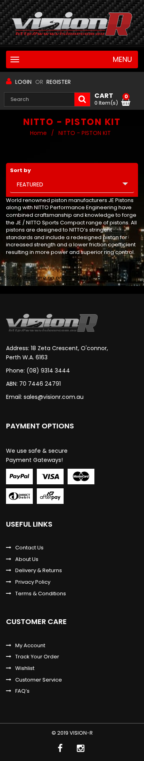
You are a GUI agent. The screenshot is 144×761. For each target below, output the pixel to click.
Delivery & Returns (38, 570)
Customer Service (38, 680)
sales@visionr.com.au (54, 397)
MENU (122, 59)
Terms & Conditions (40, 593)
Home (38, 133)
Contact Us (29, 547)
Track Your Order (37, 656)
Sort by (20, 170)
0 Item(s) (111, 99)
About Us (26, 559)
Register (58, 82)
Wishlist (24, 668)
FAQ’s (22, 691)
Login (23, 82)
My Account (30, 645)
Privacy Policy (32, 582)
